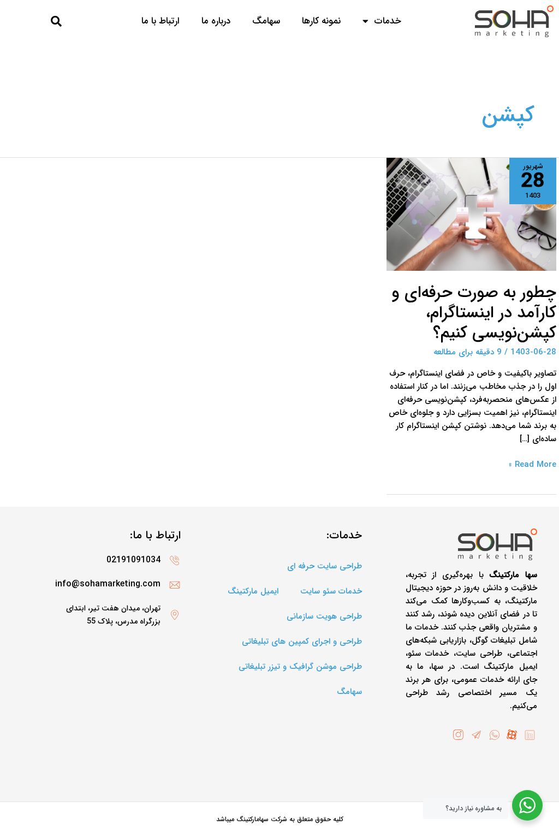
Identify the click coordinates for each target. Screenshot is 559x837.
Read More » (532, 464)
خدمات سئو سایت (331, 591)
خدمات (387, 21)
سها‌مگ (266, 21)
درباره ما (215, 21)
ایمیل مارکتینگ (253, 591)
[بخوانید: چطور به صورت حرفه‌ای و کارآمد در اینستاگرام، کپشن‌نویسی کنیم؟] (471, 214)
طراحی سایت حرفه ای (324, 566)
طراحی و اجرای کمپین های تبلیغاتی (302, 641)
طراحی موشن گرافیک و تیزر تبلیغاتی (300, 666)
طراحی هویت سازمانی (324, 616)
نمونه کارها (321, 21)
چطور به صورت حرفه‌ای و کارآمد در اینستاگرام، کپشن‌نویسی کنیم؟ (473, 313)
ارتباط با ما (160, 21)
